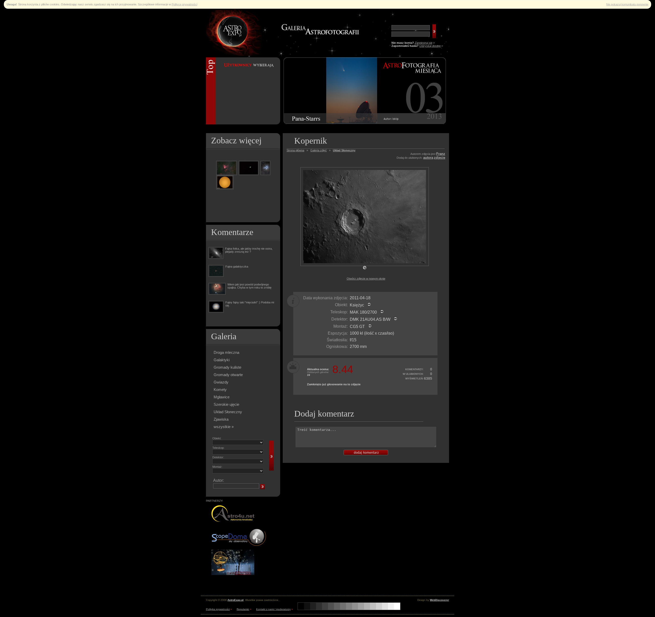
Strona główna (295, 150)
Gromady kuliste (227, 367)
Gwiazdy (221, 382)
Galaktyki (222, 360)
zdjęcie (439, 157)
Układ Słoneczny (228, 412)
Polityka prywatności (218, 609)
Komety (220, 389)
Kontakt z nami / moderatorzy (273, 609)
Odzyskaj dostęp (430, 45)
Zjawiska (221, 419)
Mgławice (222, 397)
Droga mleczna (226, 352)
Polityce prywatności (184, 4)
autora (428, 157)
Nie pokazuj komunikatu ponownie (627, 4)
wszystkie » (224, 426)
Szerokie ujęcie (226, 404)
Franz (440, 154)
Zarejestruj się (423, 42)
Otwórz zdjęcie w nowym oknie (366, 278)
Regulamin (243, 609)
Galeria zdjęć (318, 150)
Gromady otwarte (228, 375)
